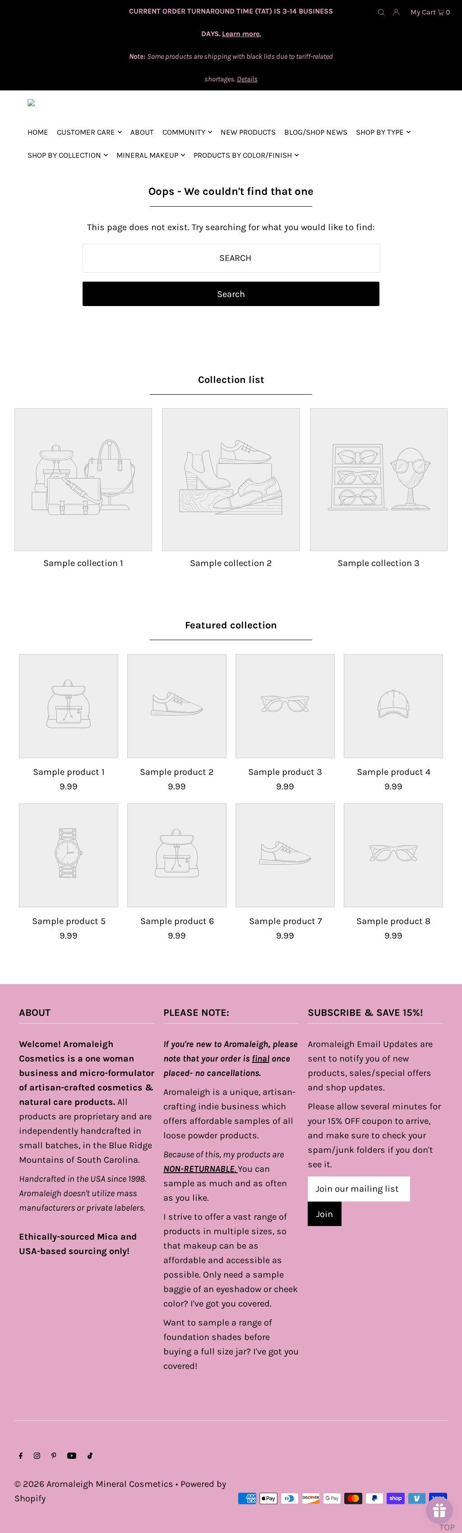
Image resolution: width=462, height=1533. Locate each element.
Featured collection (231, 625)
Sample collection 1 (83, 563)
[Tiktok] (90, 1456)
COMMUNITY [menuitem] (183, 132)
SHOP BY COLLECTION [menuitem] (64, 155)
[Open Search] (381, 11)
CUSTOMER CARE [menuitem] (86, 132)
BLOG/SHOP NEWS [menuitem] (315, 132)
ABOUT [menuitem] (142, 132)
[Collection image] (83, 542)
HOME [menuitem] (38, 132)
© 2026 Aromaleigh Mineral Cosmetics (93, 1484)
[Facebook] (21, 1456)
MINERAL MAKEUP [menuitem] (147, 155)
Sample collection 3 (378, 563)
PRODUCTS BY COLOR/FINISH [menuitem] (243, 155)
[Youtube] (71, 1456)
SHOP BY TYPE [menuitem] (380, 132)
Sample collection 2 (231, 563)
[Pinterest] (53, 1456)
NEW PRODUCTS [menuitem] (248, 132)
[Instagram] (37, 1456)
